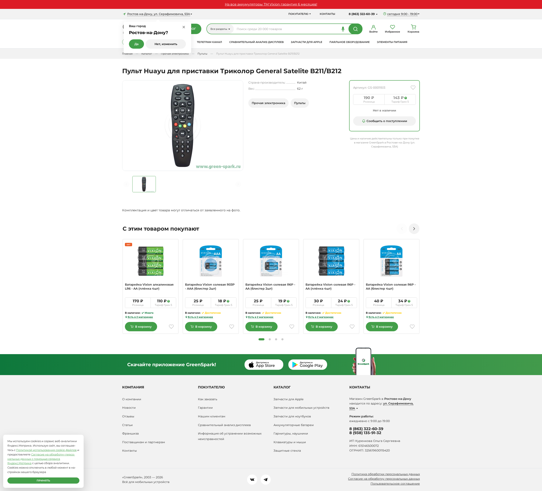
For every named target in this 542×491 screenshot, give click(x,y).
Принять (43, 480)
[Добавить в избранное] (413, 87)
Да (136, 44)
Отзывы (128, 416)
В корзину (143, 327)
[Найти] (355, 28)
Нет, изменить (166, 44)
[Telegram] (265, 479)
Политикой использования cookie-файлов (46, 450)
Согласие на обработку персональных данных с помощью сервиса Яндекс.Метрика (41, 459)
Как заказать (207, 399)
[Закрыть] (183, 27)
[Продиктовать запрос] (342, 29)
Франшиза (130, 433)
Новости (129, 408)
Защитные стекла (287, 450)
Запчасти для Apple (306, 42)
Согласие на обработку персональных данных (384, 479)
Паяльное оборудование (349, 42)
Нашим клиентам (211, 416)
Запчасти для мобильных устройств (301, 408)
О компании (131, 399)
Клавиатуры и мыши (290, 442)
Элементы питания (392, 42)
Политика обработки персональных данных (385, 474)
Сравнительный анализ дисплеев (256, 42)
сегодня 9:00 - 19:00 (402, 14)
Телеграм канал (209, 42)
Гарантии (205, 408)
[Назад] (126, 184)
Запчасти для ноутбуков (292, 416)
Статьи (127, 425)
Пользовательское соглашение (395, 483)
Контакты (327, 13)
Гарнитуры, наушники (291, 433)
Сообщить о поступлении (386, 121)
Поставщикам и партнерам (143, 442)
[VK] (252, 479)
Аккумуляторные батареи (294, 425)
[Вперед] (238, 184)
